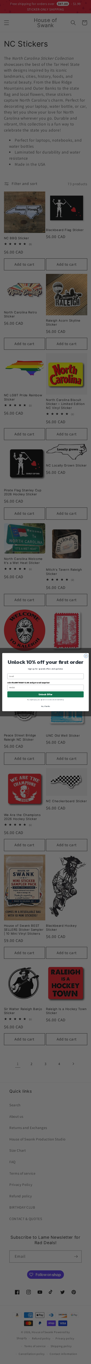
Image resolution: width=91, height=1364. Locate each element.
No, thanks (45, 706)
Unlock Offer (45, 694)
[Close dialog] (86, 656)
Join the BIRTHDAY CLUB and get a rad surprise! (28, 682)
